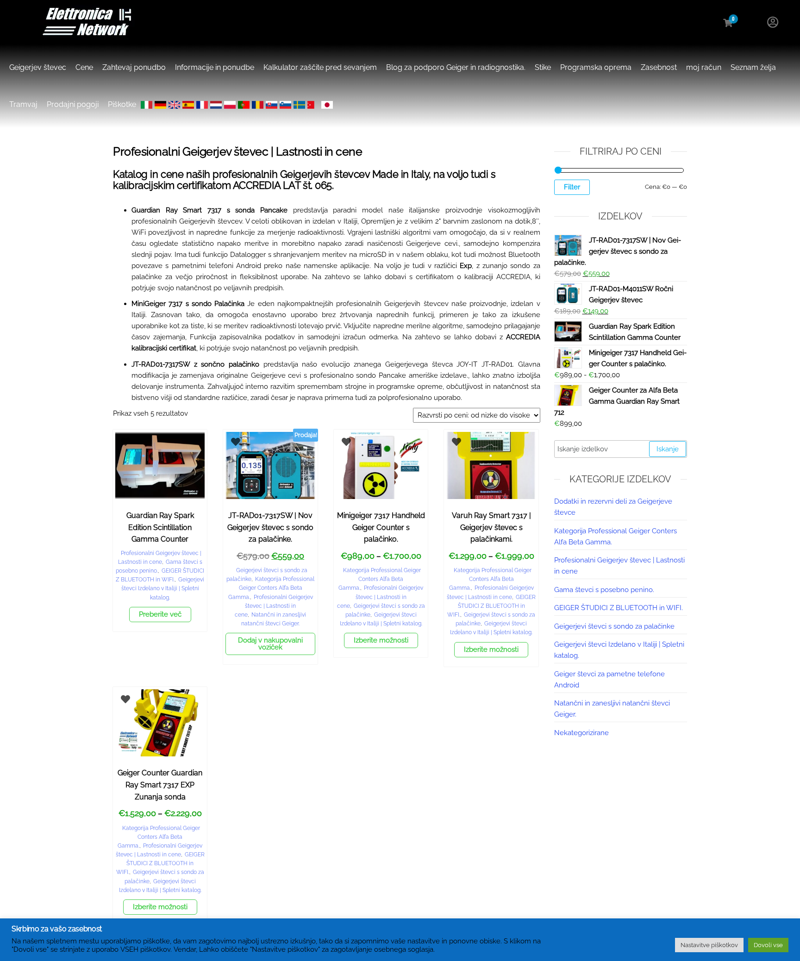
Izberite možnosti (381, 640)
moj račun (703, 67)
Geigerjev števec (37, 67)
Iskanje (667, 449)
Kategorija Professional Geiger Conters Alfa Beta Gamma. (271, 588)
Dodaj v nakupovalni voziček (270, 643)
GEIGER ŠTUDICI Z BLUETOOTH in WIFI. (491, 606)
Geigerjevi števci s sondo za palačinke (614, 626)
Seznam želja (753, 67)
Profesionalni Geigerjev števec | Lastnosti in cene (274, 606)
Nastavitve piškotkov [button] (709, 945)
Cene (84, 67)
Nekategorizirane (581, 733)
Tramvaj (23, 104)
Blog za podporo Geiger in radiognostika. (455, 67)
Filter (572, 187)
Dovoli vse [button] (768, 945)
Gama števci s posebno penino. (604, 590)
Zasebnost (659, 67)
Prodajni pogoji (73, 104)
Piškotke (122, 104)
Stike (543, 67)
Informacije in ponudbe (214, 67)
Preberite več (160, 614)
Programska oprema (595, 67)
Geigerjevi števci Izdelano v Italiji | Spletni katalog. (163, 588)
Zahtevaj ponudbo (134, 67)
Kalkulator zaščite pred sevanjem (320, 67)
